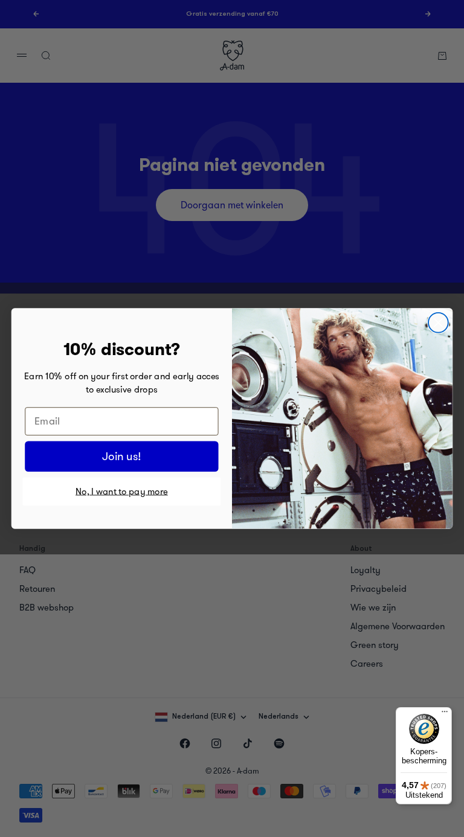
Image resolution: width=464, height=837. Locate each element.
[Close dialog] (438, 323)
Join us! (121, 456)
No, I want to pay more (122, 491)
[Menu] (444, 714)
